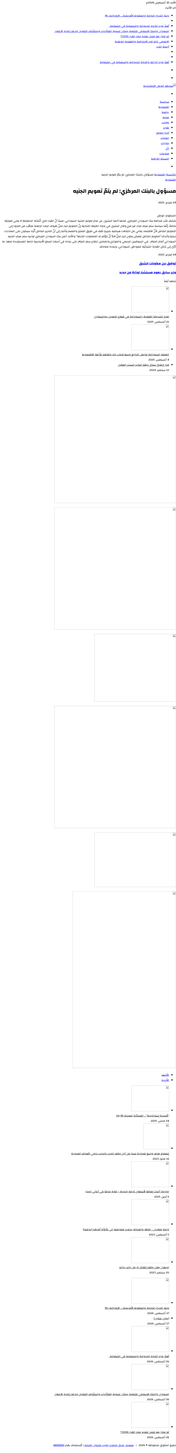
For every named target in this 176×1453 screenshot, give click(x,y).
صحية (165, 117)
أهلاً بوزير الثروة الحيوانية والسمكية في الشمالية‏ (138, 26)
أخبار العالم (162, 132)
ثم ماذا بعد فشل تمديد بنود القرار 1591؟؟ (144, 36)
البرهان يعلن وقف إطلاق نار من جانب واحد (144, 1267)
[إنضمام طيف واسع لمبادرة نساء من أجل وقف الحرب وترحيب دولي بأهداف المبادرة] (156, 1148)
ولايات (165, 122)
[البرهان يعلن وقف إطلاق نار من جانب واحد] (150, 1262)
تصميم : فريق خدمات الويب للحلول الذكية (109, 1445)
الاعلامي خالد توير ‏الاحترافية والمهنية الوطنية (142, 41)
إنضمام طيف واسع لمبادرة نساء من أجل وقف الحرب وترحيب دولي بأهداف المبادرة (120, 1153)
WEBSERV (58, 1445)
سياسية (164, 101)
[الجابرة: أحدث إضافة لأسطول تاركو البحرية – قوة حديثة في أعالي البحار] (150, 1186)
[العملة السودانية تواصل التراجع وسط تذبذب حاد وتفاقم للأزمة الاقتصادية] (150, 349)
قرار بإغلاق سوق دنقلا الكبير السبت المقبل (143, 364)
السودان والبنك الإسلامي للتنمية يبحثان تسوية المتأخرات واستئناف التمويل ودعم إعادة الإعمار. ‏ (111, 31)
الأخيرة (165, 1080)
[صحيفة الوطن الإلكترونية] (159, 86)
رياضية (165, 112)
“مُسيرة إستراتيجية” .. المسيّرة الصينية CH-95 (142, 1115)
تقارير (166, 127)
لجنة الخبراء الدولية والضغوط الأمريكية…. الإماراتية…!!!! (137, 15)
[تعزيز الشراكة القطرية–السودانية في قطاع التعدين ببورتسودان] (150, 311)
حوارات (165, 143)
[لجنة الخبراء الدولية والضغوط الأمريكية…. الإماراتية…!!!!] (150, 1302)
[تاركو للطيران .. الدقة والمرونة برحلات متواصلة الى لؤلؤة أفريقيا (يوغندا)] (150, 1224)
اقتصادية (163, 107)
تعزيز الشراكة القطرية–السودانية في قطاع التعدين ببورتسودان (131, 316)
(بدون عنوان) (161, 1318)
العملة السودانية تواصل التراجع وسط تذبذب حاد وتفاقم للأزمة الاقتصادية (125, 354)
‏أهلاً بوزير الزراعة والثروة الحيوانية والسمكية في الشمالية (134, 62)
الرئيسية (171, 174)
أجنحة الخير (162, 46)
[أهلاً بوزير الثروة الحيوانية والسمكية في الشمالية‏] (150, 1351)
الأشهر (165, 1075)
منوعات (164, 153)
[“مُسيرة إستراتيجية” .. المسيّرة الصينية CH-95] (150, 1110)
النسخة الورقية (160, 158)
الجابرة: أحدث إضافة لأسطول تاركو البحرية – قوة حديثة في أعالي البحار (127, 1191)
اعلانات (165, 138)
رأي (167, 148)
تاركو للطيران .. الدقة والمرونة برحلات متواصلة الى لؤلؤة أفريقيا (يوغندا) (126, 1229)
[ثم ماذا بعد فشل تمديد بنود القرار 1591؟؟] (150, 1427)
